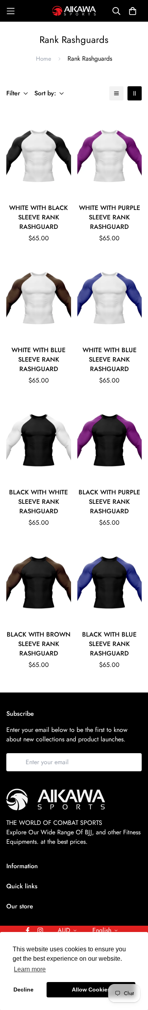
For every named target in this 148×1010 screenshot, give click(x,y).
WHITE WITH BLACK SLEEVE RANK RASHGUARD (38, 217)
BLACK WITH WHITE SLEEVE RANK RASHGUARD (38, 502)
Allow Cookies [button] (91, 989)
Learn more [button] (30, 969)
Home (43, 58)
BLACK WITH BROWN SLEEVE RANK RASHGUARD (39, 644)
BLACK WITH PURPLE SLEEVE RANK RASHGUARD (109, 502)
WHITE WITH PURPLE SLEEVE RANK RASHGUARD (109, 217)
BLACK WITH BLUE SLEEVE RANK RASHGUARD (109, 644)
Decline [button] (23, 989)
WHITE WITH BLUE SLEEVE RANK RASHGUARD (38, 359)
